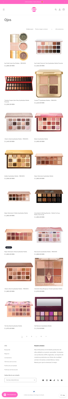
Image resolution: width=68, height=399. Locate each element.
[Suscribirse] (34, 380)
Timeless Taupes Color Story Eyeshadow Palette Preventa (16, 101)
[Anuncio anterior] (3, 2)
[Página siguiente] (46, 336)
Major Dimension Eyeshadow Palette (43, 176)
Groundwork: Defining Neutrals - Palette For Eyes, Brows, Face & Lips (47, 213)
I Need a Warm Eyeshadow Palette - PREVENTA (16, 289)
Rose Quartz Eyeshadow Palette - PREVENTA (45, 251)
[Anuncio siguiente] (64, 2)
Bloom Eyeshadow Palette (41, 139)
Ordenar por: (29, 29)
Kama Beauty (31, 395)
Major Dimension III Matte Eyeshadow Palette (16, 213)
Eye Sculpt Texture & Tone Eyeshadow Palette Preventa (48, 63)
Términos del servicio (10, 361)
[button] (4, 9)
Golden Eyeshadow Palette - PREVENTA (14, 176)
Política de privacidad (10, 365)
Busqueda (7, 349)
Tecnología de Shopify (39, 395)
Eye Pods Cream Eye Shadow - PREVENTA (15, 63)
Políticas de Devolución (11, 369)
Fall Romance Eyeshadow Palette (43, 326)
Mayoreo (6, 353)
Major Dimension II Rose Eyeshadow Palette (15, 251)
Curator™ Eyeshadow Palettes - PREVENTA (45, 100)
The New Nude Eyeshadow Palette (13, 326)
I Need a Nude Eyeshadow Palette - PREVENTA (16, 139)
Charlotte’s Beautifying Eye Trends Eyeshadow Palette (48, 289)
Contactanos (8, 357)
